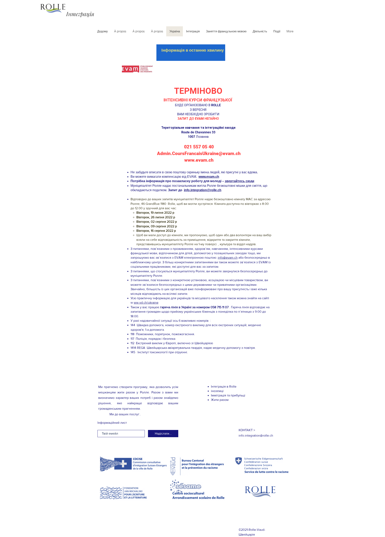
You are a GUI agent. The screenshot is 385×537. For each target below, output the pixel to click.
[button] (247, 430)
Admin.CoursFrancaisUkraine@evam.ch (199, 153)
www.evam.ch (199, 160)
